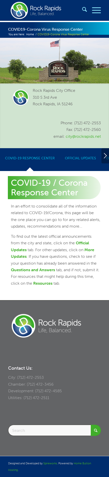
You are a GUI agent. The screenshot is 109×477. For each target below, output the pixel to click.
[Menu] (94, 10)
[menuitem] (82, 10)
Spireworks (50, 463)
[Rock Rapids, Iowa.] (45, 10)
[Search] (82, 10)
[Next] (105, 155)
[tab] (30, 161)
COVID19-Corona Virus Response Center (45, 29)
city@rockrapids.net (83, 136)
